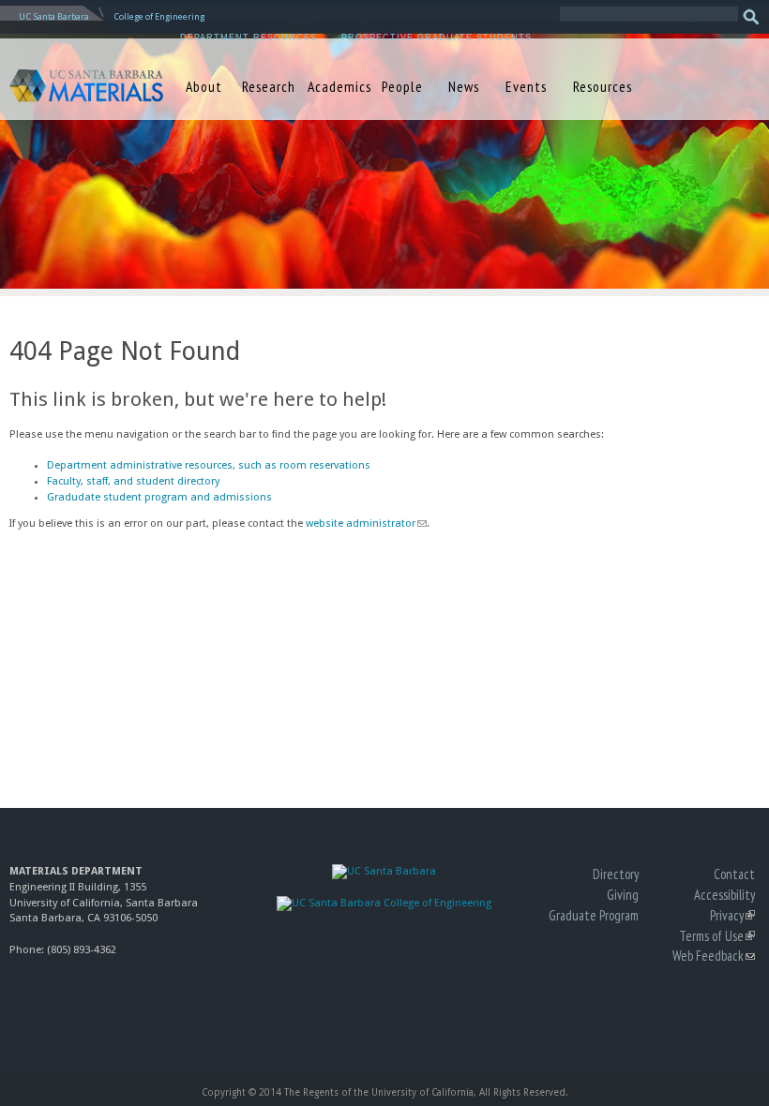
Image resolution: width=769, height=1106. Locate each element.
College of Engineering (158, 16)
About (204, 86)
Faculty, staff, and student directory (133, 481)
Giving (623, 895)
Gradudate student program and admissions (159, 497)
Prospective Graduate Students (436, 37)
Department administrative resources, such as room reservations (208, 465)
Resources (602, 86)
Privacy (732, 915)
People (402, 86)
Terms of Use (717, 936)
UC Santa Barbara (54, 16)
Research (268, 86)
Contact (734, 874)
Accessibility (724, 895)
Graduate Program (594, 915)
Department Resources (248, 37)
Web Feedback (713, 955)
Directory (616, 874)
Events (526, 86)
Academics (337, 86)
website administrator (366, 523)
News (463, 86)
